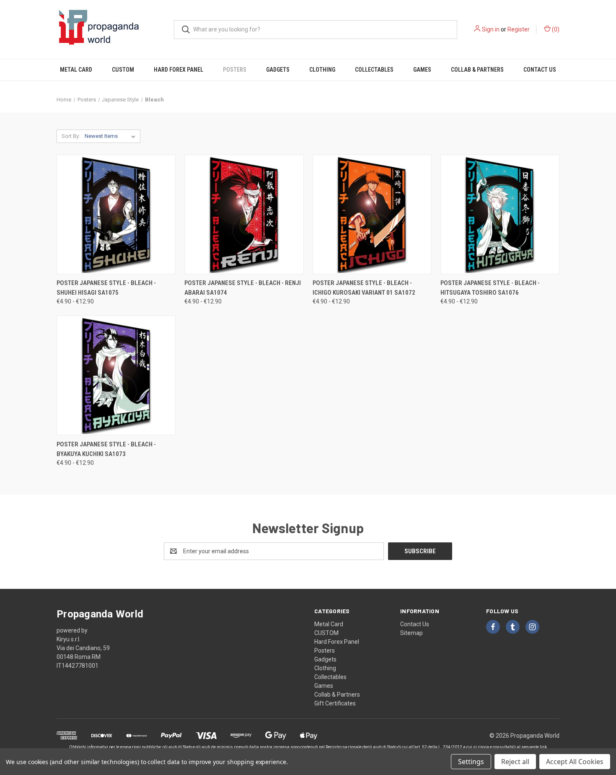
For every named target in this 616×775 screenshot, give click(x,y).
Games (422, 69)
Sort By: (71, 136)
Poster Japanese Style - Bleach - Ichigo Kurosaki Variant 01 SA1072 (364, 287)
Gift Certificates (335, 703)
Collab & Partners (477, 69)
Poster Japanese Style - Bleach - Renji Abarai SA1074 (242, 287)
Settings (471, 761)
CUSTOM (123, 69)
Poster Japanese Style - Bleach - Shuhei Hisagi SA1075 (106, 287)
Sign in (491, 29)
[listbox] (111, 136)
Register (518, 29)
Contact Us (539, 69)
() (555, 29)
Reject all (515, 761)
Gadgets (278, 69)
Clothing (322, 69)
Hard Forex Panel (178, 69)
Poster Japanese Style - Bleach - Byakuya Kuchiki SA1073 (106, 449)
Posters (234, 69)
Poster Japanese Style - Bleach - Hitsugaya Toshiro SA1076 (490, 287)
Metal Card (76, 69)
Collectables (374, 69)
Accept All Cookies (574, 761)
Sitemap (411, 633)
